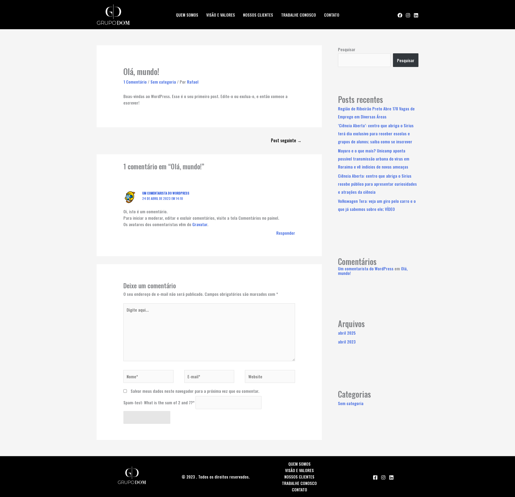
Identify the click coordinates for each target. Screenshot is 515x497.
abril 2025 (347, 333)
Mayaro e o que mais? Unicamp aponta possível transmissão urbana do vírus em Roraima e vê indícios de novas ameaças (373, 159)
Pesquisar (346, 49)
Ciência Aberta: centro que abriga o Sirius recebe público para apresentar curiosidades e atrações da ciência (377, 184)
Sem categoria (163, 82)
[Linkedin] (416, 15)
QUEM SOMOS (187, 15)
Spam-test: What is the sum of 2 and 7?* (158, 403)
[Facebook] (400, 15)
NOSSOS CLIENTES (258, 15)
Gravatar (199, 224)
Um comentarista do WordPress (165, 193)
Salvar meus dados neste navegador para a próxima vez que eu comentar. (195, 391)
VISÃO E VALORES (220, 15)
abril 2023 (347, 342)
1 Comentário (135, 82)
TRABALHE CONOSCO (298, 15)
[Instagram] (408, 15)
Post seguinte (286, 140)
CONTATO (331, 15)
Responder (285, 233)
